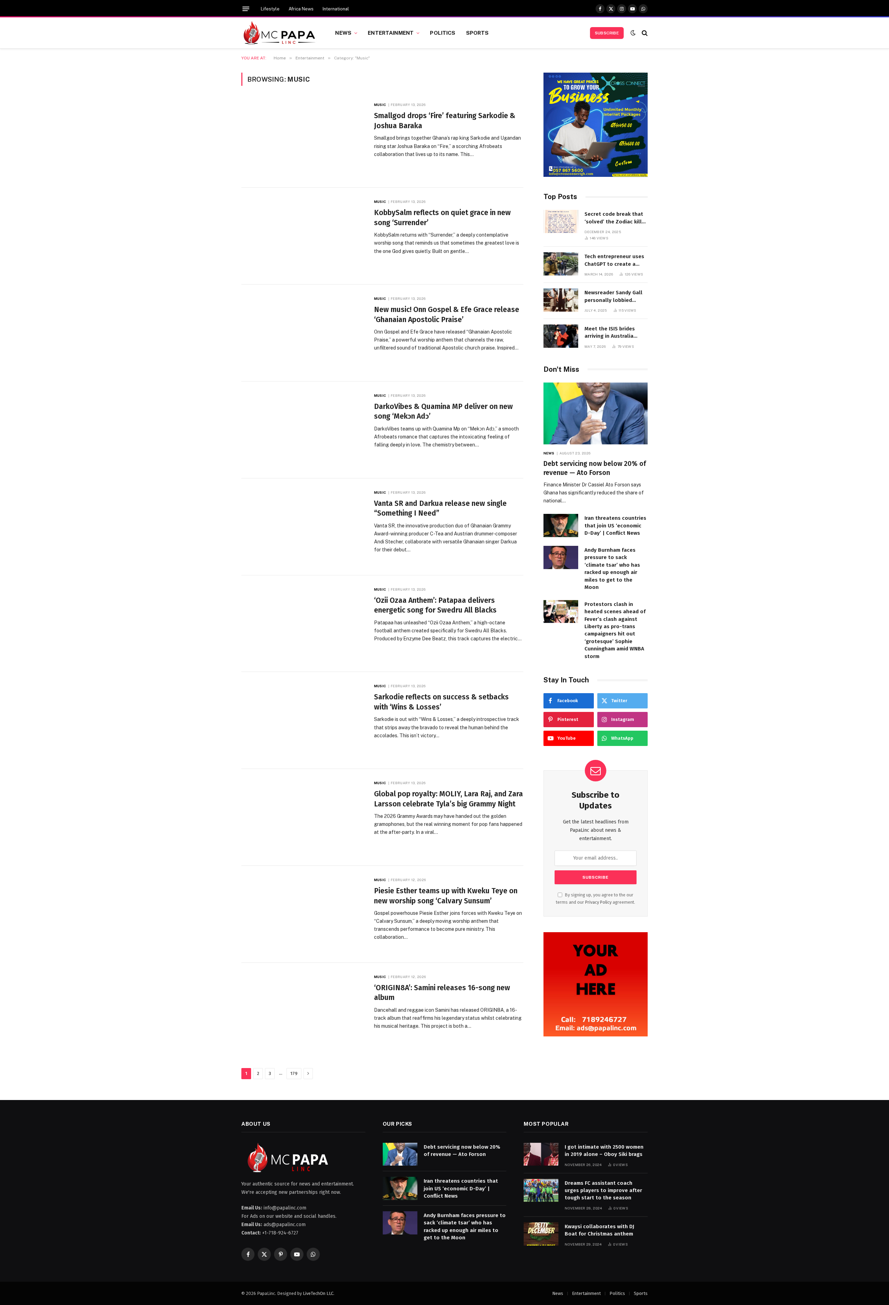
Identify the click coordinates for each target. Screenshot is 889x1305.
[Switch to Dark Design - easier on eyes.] (633, 33)
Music (380, 104)
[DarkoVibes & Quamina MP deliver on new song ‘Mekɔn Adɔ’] (303, 430)
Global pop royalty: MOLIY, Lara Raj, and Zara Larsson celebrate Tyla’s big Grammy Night (448, 799)
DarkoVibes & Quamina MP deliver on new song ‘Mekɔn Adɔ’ (443, 411)
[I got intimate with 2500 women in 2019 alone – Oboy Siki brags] (541, 1154)
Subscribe (607, 33)
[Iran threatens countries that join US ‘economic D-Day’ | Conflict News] (560, 525)
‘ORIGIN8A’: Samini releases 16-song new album (442, 992)
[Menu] (245, 9)
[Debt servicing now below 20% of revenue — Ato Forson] (595, 414)
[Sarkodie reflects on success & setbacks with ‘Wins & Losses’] (303, 720)
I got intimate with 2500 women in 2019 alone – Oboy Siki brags (604, 1150)
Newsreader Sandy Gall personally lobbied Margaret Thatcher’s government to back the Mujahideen (613, 296)
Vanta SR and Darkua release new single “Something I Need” (440, 508)
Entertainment (391, 33)
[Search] (644, 33)
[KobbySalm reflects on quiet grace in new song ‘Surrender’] (303, 236)
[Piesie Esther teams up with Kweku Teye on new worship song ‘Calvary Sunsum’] (303, 914)
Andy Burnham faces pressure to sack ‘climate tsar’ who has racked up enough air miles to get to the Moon (612, 568)
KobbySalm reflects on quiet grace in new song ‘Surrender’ (442, 217)
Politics (442, 33)
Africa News (301, 8)
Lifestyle (270, 8)
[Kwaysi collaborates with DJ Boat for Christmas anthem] (541, 1234)
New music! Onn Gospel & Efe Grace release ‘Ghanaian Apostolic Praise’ (446, 314)
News (343, 33)
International (336, 8)
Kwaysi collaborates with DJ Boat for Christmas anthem (599, 1230)
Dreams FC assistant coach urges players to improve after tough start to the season (603, 1190)
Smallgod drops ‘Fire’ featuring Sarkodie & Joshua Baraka (444, 120)
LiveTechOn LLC (318, 1293)
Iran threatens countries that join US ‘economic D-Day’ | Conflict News (615, 525)
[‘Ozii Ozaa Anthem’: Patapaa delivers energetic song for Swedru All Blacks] (303, 623)
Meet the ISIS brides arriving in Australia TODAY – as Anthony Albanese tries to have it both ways (615, 333)
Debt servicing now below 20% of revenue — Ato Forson (594, 468)
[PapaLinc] (279, 33)
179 (294, 1073)
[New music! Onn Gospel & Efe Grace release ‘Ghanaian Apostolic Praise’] (303, 333)
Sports (477, 33)
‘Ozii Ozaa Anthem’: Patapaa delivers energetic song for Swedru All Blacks (435, 605)
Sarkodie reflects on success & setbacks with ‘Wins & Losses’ (441, 702)
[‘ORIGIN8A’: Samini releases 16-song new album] (303, 1011)
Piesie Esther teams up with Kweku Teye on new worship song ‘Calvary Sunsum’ (445, 895)
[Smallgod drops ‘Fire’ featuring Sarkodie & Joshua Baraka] (303, 139)
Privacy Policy (598, 902)
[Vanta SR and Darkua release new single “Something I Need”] (303, 526)
